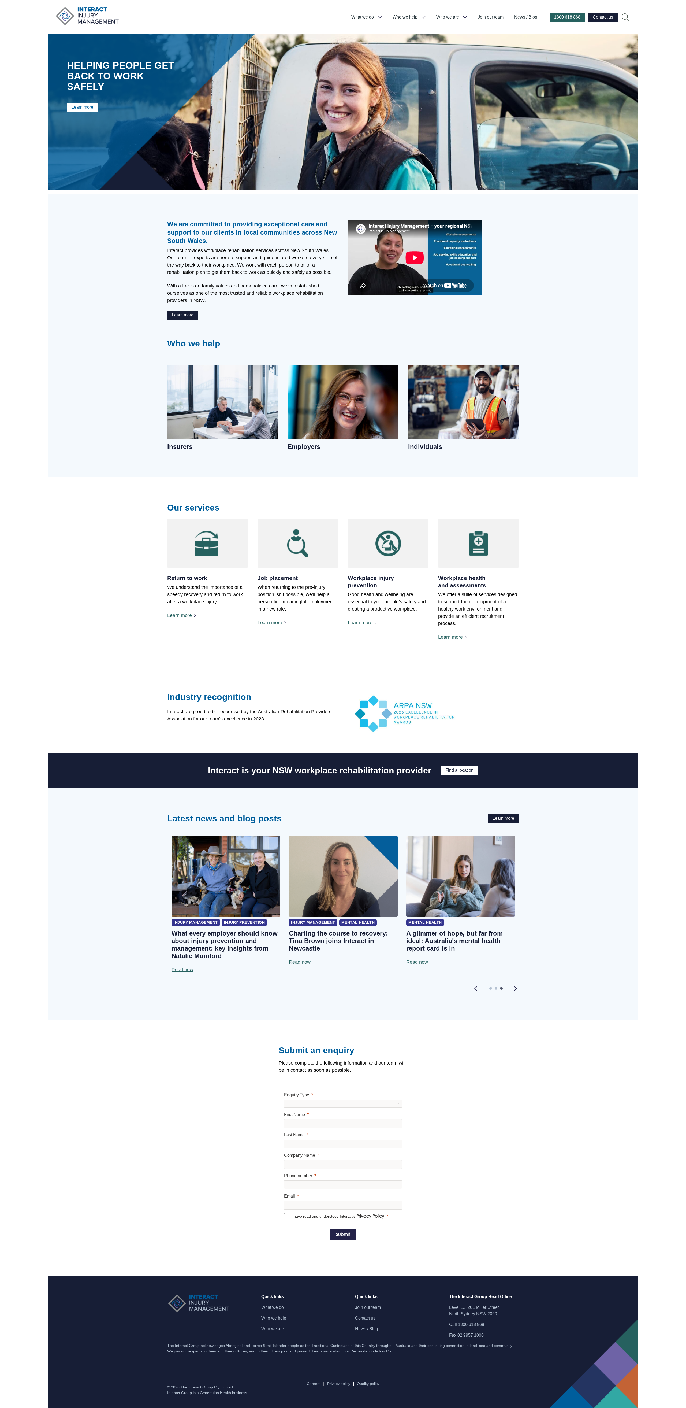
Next (516, 988)
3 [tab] (502, 989)
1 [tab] (492, 989)
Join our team (491, 17)
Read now (182, 969)
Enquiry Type (296, 1095)
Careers (313, 1383)
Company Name (299, 1155)
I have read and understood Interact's (338, 1216)
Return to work (187, 578)
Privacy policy (338, 1383)
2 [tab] (497, 989)
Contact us (603, 17)
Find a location (459, 770)
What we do (362, 17)
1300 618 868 (567, 17)
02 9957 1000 (470, 1335)
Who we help (405, 17)
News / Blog (525, 17)
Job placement (278, 578)
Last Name (294, 1135)
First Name (294, 1114)
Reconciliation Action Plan (372, 1351)
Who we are (447, 17)
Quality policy (368, 1383)
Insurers (179, 446)
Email (289, 1196)
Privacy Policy (370, 1216)
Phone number (298, 1175)
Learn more (82, 107)
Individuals (425, 446)
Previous (475, 988)
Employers (304, 446)
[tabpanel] (226, 904)
